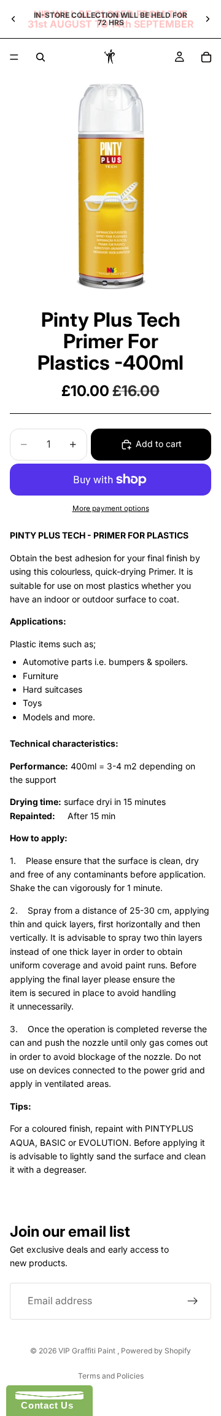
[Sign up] (193, 1301)
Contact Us (44, 1405)
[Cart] (206, 57)
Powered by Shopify (156, 1350)
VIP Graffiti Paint (87, 1350)
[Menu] (14, 57)
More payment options (110, 508)
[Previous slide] (13, 19)
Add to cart (159, 443)
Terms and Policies (111, 1375)
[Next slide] (207, 19)
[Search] (40, 57)
